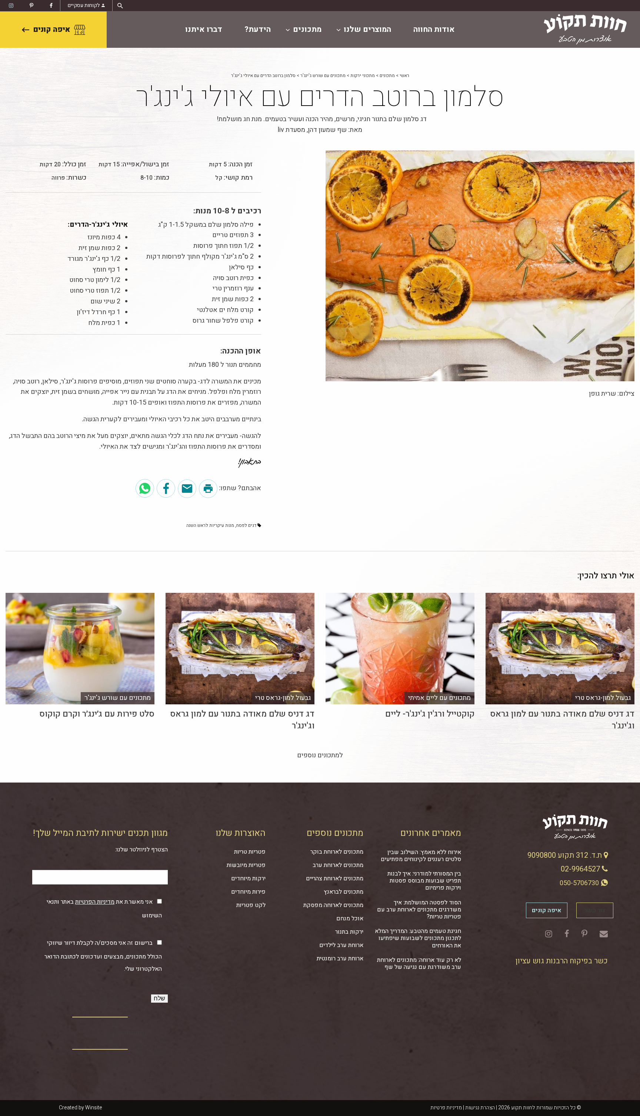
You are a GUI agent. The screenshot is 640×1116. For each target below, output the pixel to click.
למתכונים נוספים (320, 755)
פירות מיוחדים (248, 891)
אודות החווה (434, 29)
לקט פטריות (251, 905)
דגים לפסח (246, 525)
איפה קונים (51, 29)
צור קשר (595, 910)
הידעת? (257, 29)
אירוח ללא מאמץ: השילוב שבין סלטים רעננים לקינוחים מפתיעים (421, 856)
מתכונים (307, 29)
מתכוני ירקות (362, 75)
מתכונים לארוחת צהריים (334, 878)
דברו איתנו (203, 29)
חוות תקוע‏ (130, 1033)
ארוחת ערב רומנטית (340, 958)
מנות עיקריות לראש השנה (210, 525)
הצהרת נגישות (480, 1108)
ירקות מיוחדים (248, 878)
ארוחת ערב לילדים (341, 945)
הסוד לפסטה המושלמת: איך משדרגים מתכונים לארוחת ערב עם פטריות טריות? (419, 909)
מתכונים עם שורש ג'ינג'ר (323, 75)
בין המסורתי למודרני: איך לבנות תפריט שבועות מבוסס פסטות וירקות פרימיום (424, 880)
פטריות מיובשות (246, 865)
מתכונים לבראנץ (343, 891)
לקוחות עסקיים (84, 5)
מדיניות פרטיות (446, 1108)
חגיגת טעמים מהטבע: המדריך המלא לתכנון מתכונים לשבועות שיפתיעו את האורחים (418, 938)
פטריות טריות (250, 851)
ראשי (404, 75)
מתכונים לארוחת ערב (338, 865)
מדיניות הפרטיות (94, 901)
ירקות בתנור (349, 931)
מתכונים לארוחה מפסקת (333, 905)
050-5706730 (580, 883)
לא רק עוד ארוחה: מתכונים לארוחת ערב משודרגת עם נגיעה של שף (419, 963)
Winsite (93, 1108)
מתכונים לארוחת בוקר (336, 851)
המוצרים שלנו (367, 29)
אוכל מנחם (349, 918)
